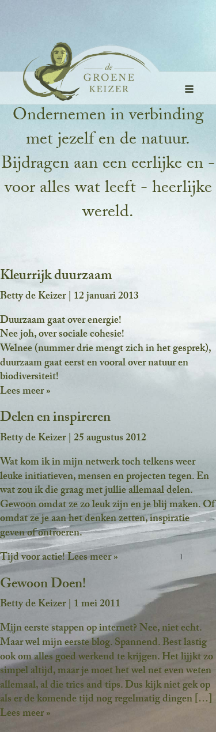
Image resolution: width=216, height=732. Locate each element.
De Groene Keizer (71, 72)
